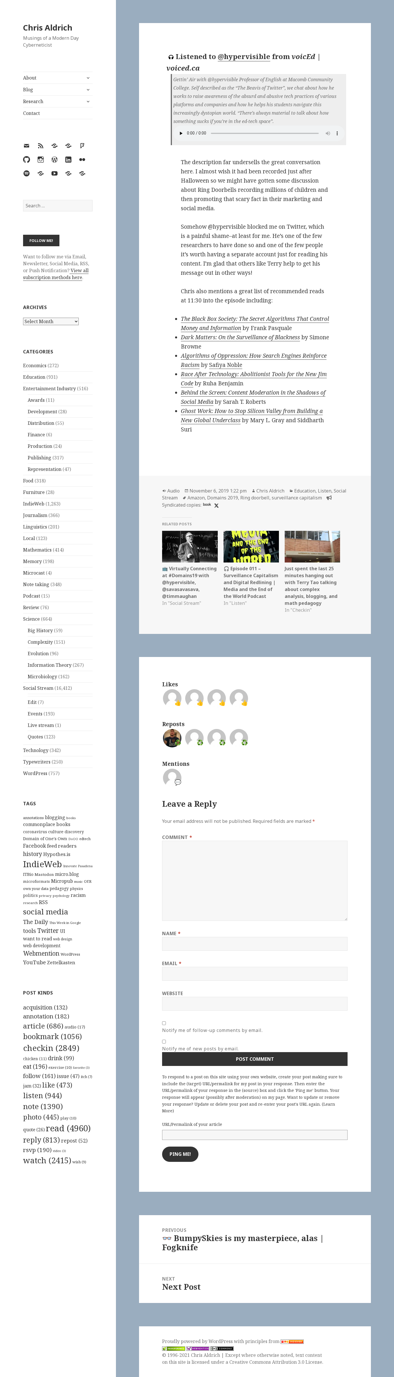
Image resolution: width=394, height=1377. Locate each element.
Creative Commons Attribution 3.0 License (275, 1362)
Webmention (41, 953)
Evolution (38, 653)
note (43, 1106)
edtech (85, 838)
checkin (51, 1047)
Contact (31, 113)
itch (86, 1076)
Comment (177, 837)
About (29, 78)
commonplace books (46, 824)
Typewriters (36, 762)
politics (30, 895)
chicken (35, 1058)
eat (35, 1066)
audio (75, 1027)
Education (34, 377)
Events (35, 714)
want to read (37, 938)
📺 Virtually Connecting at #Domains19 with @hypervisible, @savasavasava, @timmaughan (189, 582)
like (57, 1085)
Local (29, 538)
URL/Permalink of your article (192, 1124)
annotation (46, 1016)
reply (41, 1140)
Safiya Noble (225, 365)
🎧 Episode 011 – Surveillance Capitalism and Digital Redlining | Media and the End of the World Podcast (251, 582)
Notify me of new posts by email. (200, 1048)
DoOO (73, 839)
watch (47, 1160)
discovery (74, 831)
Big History (40, 630)
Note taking (36, 584)
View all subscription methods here (56, 274)
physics (76, 888)
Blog (28, 89)
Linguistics (35, 527)
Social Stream (38, 688)
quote (34, 1129)
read (68, 1128)
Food (28, 481)
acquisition (45, 1007)
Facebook (34, 845)
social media (45, 911)
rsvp (37, 1150)
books (71, 818)
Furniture (34, 492)
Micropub (62, 881)
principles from (263, 1341)
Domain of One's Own (45, 838)
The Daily (35, 922)
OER (87, 881)
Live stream (41, 725)
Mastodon (44, 874)
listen (42, 1095)
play (68, 1118)
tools (29, 931)
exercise (60, 1067)
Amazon (196, 498)
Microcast (34, 573)
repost (74, 1140)
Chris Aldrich (47, 27)
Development (42, 411)
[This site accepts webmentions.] (197, 1348)
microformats (36, 881)
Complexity (40, 642)
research (30, 903)
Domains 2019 (222, 498)
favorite (81, 1068)
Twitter (48, 930)
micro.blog (67, 874)
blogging (55, 817)
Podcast (31, 596)
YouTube (34, 962)
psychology (61, 896)
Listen (324, 491)
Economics (34, 365)
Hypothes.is (56, 854)
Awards (36, 400)
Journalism (35, 515)
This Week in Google (65, 922)
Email (171, 963)
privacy (45, 895)
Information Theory (50, 665)
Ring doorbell (254, 498)
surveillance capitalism (297, 498)
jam (32, 1086)
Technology (35, 750)
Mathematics (37, 550)
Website (172, 993)
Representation (44, 469)
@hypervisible (244, 56)
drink (61, 1058)
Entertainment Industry (49, 388)
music (78, 881)
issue (68, 1076)
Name (171, 933)
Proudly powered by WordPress (198, 1341)
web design (62, 939)
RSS (43, 902)
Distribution (41, 423)
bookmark (52, 1036)
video (59, 1151)
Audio (173, 491)
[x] (216, 505)
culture (55, 831)
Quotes (35, 737)
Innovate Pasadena (78, 866)
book (207, 504)
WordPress (35, 773)
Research (33, 101)
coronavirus (35, 831)
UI (62, 931)
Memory (32, 561)
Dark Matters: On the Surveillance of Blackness (240, 337)
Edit (32, 702)
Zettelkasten (61, 962)
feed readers (61, 845)
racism (78, 895)
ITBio (28, 874)
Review (31, 607)
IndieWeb (33, 504)
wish (79, 1161)
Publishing (39, 457)
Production (40, 446)
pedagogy (59, 888)
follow (39, 1076)
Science (31, 619)
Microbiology (42, 676)
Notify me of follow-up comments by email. (212, 1030)
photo (41, 1117)
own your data (35, 888)
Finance (36, 434)
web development (42, 946)
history (32, 854)
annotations (33, 817)
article (43, 1026)
